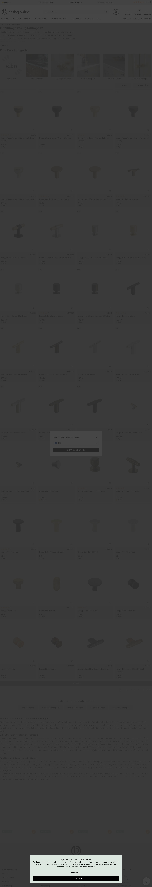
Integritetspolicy (88, 867)
